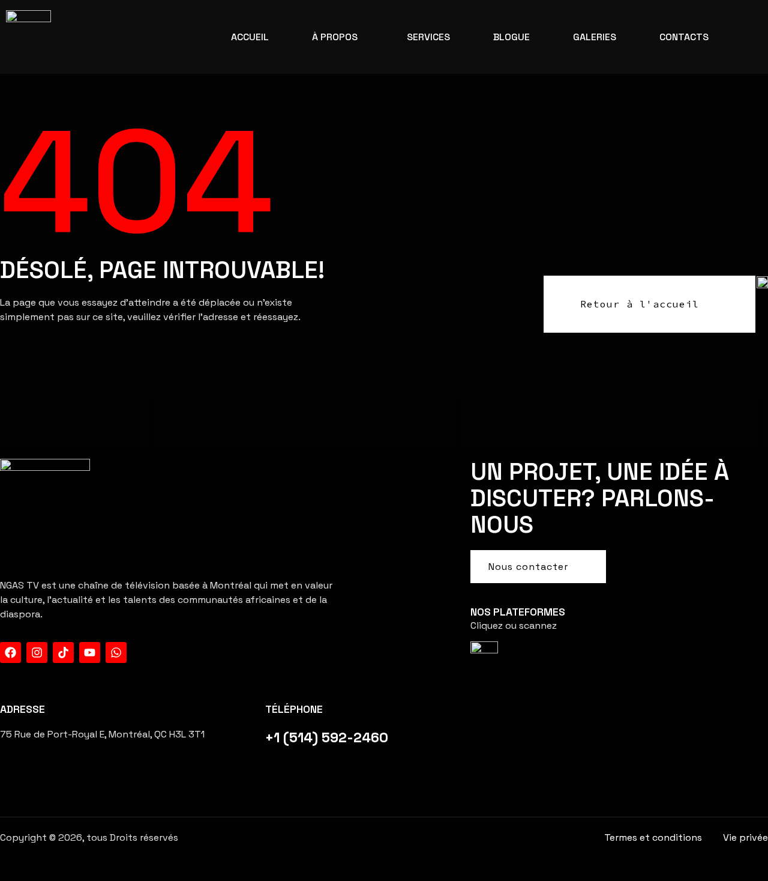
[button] (338, 37)
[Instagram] (36, 652)
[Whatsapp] (116, 652)
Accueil (250, 37)
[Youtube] (89, 652)
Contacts (684, 37)
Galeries (594, 37)
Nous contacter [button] (528, 566)
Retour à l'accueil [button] (639, 304)
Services (428, 37)
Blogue (511, 37)
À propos (335, 37)
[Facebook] (10, 652)
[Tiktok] (63, 652)
